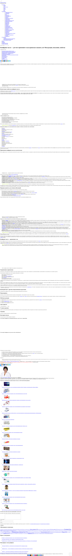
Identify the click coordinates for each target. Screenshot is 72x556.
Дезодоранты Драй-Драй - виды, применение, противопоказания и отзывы (12, 539)
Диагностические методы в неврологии (9, 38)
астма (14, 223)
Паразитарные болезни (8, 27)
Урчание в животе (36, 533)
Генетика (6, 17)
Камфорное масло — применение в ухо (7, 53)
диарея (25, 296)
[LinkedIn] (5, 60)
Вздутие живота (54, 529)
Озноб (6, 532)
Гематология (7, 16)
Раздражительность (58, 532)
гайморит (6, 220)
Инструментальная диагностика (8, 39)
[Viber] (6, 60)
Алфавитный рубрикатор (9, 12)
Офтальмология (7, 26)
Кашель (20, 530)
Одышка (3, 532)
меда (29, 182)
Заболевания (4, 11)
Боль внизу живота (41, 529)
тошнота (21, 296)
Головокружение (6, 530)
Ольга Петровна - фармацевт (6, 377)
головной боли (14, 125)
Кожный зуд (30, 530)
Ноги (4, 10)
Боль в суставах (47, 529)
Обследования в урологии (7, 40)
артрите (36, 192)
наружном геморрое (17, 228)
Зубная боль (4, 225)
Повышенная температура (20, 532)
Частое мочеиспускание (49, 533)
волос (39, 147)
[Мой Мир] (3, 60)
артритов (17, 85)
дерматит (40, 299)
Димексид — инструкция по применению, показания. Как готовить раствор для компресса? (15, 551)
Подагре (3, 140)
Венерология (7, 15)
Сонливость (12, 533)
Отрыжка (10, 532)
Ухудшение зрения (42, 533)
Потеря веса (52, 532)
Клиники (3, 41)
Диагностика (4, 37)
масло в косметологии (15, 174)
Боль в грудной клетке (26, 529)
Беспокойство (2, 529)
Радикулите (3, 135)
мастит (7, 217)
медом (21, 176)
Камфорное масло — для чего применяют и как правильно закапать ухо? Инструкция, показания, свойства (17, 548)
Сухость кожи (25, 533)
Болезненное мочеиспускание (8, 529)
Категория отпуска (4, 59)
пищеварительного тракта (17, 195)
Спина (5, 9)
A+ (0, 62)
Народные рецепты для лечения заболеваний (8, 52)
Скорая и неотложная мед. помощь (10, 33)
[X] (4, 60)
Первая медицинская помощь (9, 29)
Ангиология (7, 13)
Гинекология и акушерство (9, 18)
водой (16, 178)
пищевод (1, 237)
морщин (30, 147)
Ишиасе (3, 133)
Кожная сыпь (25, 530)
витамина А (43, 176)
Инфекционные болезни (8, 21)
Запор (17, 530)
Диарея (13, 530)
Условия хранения (4, 57)
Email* (1, 522)
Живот (5, 8)
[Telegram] (10, 60)
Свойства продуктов (5, 43)
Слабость (6, 533)
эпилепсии (4, 277)
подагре (33, 192)
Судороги (17, 533)
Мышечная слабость (46, 530)
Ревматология (7, 32)
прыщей (10, 175)
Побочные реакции (5, 56)
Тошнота (31, 533)
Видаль (33, 353)
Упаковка (3, 58)
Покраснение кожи (38, 532)
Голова (5, 5)
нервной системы (14, 194)
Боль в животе (34, 529)
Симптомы (3, 4)
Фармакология (7, 36)
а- (1, 62)
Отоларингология (7, 25)
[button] (3, 3)
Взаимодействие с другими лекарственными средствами (10, 54)
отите (7, 243)
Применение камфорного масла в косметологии (9, 51)
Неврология (7, 24)
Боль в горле (4, 227)
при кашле (61, 224)
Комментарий (2, 519)
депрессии (7, 136)
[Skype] (9, 60)
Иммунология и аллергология (9, 20)
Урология (6, 35)
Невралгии (3, 131)
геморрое (37, 228)
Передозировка (4, 55)
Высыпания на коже (61, 529)
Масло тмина (14, 175)
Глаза (4, 6)
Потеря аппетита (45, 532)
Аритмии (3, 146)
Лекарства (3, 42)
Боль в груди (20, 529)
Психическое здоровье (8, 30)
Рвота (64, 532)
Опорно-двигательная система (14, 361)
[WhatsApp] (7, 60)
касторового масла (19, 180)
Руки (4, 7)
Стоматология (7, 34)
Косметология (7, 22)
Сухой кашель (21, 533)
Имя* (1, 520)
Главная (5, 361)
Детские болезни (7, 19)
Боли (6, 14)
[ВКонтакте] (0, 60)
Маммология (7, 23)
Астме (3, 139)
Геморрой (3, 228)
